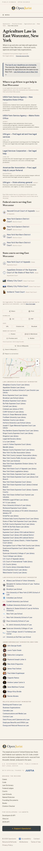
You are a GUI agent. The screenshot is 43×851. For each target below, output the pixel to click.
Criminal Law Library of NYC (13, 409)
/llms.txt (5, 819)
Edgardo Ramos (13, 678)
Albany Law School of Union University (20, 581)
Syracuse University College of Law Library (18, 553)
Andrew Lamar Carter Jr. (16, 682)
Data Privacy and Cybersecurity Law (16, 719)
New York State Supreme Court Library (17, 482)
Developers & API (8, 815)
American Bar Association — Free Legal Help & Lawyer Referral (19, 169)
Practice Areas (17, 24)
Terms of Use (36, 842)
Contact (37, 839)
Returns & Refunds (9, 842)
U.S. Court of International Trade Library (17, 562)
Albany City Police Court (17, 286)
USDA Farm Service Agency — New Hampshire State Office (18, 98)
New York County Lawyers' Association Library (20, 455)
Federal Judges (8, 788)
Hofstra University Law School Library (17, 423)
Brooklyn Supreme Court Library (14, 401)
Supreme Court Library (11, 529)
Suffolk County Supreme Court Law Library (19, 524)
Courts (4, 791)
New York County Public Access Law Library (19, 458)
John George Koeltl (14, 646)
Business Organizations (11, 708)
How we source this (22, 56)
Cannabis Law (8, 711)
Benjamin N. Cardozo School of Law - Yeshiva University (22, 585)
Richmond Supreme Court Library (15, 508)
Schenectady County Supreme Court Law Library (21, 519)
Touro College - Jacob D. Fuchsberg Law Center (21, 633)
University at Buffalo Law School (18, 637)
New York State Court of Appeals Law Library (19, 469)
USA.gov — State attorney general (17, 182)
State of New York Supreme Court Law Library (20, 521)
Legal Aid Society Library (12, 439)
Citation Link (20, 326)
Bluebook (34, 326)
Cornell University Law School (17, 601)
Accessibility (25, 839)
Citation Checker (8, 806)
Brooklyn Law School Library (13, 398)
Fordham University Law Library (14, 417)
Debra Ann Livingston (15, 655)
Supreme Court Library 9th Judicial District (18, 538)
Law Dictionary (7, 785)
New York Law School (14, 614)
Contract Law (8, 716)
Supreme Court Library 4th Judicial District (18, 535)
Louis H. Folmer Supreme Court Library (17, 444)
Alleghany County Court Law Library (16, 385)
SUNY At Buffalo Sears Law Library (16, 527)
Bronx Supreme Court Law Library (15, 395)
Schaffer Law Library (10, 516)
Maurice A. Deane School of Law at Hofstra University (22, 609)
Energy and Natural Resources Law (16, 725)
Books (4, 803)
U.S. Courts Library (9, 564)
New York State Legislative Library (15, 471)
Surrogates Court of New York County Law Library (21, 545)
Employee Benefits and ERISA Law (15, 722)
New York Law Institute (11, 461)
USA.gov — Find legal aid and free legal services (20, 135)
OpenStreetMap (8, 377)
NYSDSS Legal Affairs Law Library (15, 500)
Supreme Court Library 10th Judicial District (19, 532)
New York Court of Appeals (18, 262)
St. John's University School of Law (19, 625)
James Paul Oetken (14, 669)
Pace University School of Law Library (17, 505)
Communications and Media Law (14, 713)
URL (7, 326)
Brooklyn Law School (14, 589)
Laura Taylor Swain (14, 650)
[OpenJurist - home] (21, 8)
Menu (7, 15)
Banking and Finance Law (12, 705)
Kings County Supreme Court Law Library (18, 433)
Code (4, 782)
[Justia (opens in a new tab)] (29, 770)
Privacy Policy (7, 845)
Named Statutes (8, 797)
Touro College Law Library (12, 556)
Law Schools (7, 794)
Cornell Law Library (10, 406)
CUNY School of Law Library (13, 412)
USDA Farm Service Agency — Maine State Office (21, 116)
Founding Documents (10, 800)
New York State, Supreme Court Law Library (19, 474)
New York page (30, 304)
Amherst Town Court (16, 292)
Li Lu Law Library (9, 442)
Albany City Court (14, 281)
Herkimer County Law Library (13, 420)
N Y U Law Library (9, 502)
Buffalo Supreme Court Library (14, 403)
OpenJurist (6, 24)
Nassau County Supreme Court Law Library (18, 450)
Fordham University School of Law (19, 605)
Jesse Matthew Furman (15, 687)
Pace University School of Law (17, 621)
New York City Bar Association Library (17, 453)
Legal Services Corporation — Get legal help (20, 152)
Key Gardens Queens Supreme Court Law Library (20, 431)
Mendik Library (8, 447)
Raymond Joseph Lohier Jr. (16, 659)
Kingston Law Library (10, 436)
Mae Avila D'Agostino (15, 664)
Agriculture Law (29, 24)
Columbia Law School (14, 598)
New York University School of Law (19, 617)
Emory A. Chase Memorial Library (15, 414)
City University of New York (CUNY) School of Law (23, 594)
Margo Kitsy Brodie (14, 691)
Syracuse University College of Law (19, 628)
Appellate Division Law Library (14, 387)
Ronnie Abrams (12, 696)
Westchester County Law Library (15, 573)
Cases (4, 779)
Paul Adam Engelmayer (16, 673)
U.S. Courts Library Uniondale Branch (16, 567)
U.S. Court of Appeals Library (13, 559)
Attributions (23, 842)
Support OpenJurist (21, 828)
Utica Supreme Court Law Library (15, 570)
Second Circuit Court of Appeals (21, 211)
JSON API (5, 822)
